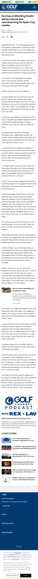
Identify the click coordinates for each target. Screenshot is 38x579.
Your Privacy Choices (12, 575)
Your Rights (15, 559)
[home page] (9, 7)
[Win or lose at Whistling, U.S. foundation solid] (6, 290)
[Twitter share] (7, 36)
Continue (25, 575)
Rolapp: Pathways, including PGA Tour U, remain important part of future (24, 479)
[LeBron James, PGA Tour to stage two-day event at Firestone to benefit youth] (6, 471)
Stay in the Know (7, 499)
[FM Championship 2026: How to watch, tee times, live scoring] (6, 464)
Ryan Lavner (16, 303)
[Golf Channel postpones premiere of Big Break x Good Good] (6, 440)
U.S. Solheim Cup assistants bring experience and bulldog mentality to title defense (24, 447)
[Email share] (11, 36)
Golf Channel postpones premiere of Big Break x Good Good (22, 440)
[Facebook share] (3, 36)
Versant (18, 552)
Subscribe (6, 506)
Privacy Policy (12, 556)
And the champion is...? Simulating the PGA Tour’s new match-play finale (23, 455)
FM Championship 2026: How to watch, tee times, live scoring (23, 463)
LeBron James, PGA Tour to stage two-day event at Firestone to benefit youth (24, 471)
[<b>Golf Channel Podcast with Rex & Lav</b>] (19, 406)
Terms (12, 554)
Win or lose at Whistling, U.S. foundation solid (23, 289)
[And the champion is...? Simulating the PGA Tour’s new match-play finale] (6, 456)
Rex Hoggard (8, 30)
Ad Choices (19, 547)
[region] (19, 564)
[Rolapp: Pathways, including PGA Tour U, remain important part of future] (6, 479)
